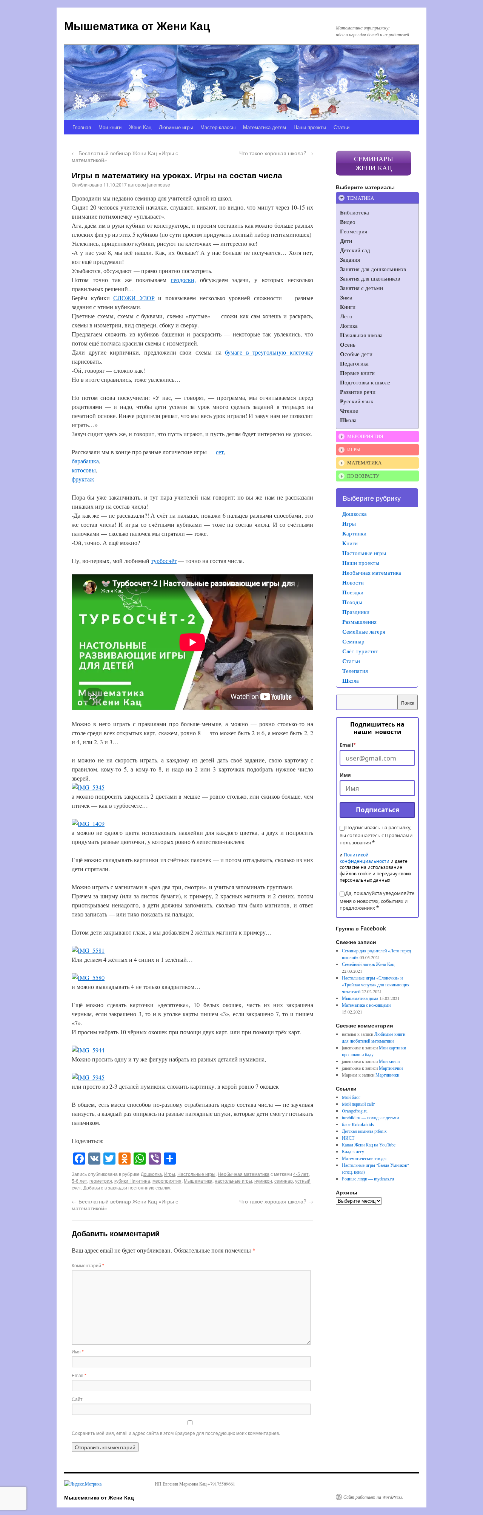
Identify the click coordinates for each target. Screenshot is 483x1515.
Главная (81, 127)
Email (79, 1375)
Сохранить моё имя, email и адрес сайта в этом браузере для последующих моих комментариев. (176, 1433)
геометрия (100, 1180)
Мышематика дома (360, 998)
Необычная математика (243, 1174)
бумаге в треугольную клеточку (269, 352)
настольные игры (233, 1180)
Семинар (353, 641)
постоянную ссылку (149, 1187)
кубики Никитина (132, 1180)
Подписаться (377, 809)
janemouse (158, 184)
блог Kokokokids (358, 1124)
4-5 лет (301, 1174)
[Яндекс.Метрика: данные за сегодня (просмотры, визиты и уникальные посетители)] (83, 1483)
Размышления (359, 621)
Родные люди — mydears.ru (368, 1179)
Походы (352, 602)
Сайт (77, 1399)
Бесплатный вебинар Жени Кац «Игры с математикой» (125, 156)
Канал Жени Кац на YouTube (368, 1145)
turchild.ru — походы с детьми (370, 1117)
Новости (353, 582)
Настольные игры (196, 1174)
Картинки (354, 533)
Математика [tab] (364, 462)
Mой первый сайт (358, 1104)
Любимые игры (176, 127)
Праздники (355, 612)
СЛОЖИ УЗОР (134, 298)
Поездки (352, 592)
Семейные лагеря (363, 631)
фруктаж (83, 479)
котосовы (84, 470)
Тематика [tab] (360, 197)
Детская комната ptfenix (364, 1131)
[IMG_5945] (88, 1077)
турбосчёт (164, 561)
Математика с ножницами (366, 1005)
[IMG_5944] (88, 1050)
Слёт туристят (360, 651)
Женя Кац (140, 127)
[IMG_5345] (88, 787)
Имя (78, 1351)
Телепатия (355, 670)
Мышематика (198, 1180)
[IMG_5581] (88, 950)
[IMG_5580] (88, 977)
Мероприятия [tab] (365, 436)
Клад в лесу (353, 1151)
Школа (350, 680)
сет (220, 452)
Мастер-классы (217, 127)
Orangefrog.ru (355, 1111)
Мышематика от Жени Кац (137, 25)
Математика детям (264, 127)
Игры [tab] (353, 449)
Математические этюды (364, 1158)
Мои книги (110, 127)
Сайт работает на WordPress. (373, 1497)
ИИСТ (348, 1138)
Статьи (341, 127)
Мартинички (391, 1068)
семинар (283, 1180)
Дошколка (151, 1174)
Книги (350, 543)
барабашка (85, 461)
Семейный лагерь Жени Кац (368, 964)
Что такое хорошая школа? (276, 153)
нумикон (263, 1180)
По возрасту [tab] (363, 475)
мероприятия (167, 1180)
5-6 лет (79, 1180)
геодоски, (183, 280)
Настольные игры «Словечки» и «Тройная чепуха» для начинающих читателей (375, 984)
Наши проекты (310, 127)
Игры (169, 1174)
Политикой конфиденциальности (364, 858)
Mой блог (351, 1097)
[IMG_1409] (88, 823)
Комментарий (88, 1265)
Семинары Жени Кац (373, 163)
